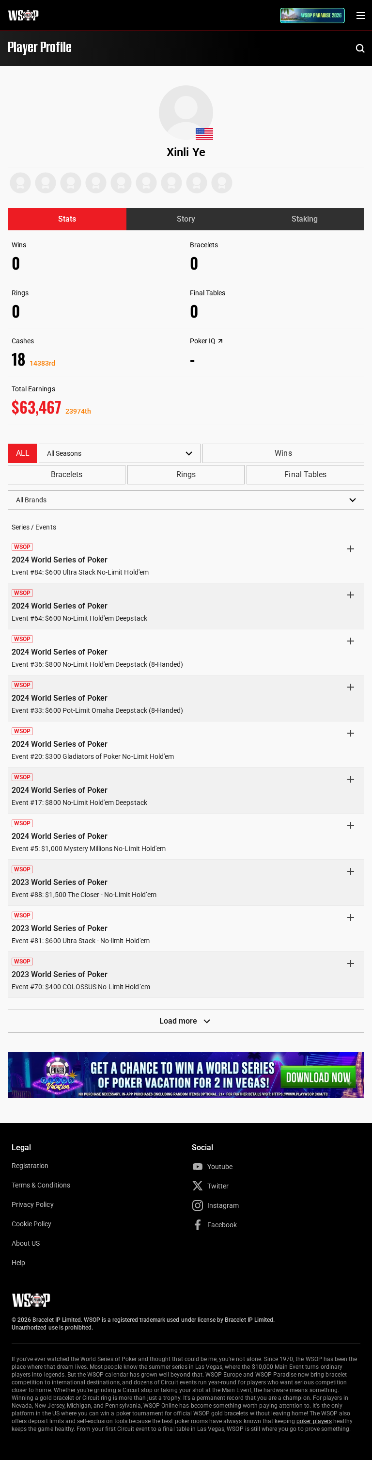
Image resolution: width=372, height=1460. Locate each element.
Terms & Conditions (41, 1185)
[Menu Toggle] (360, 15)
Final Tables (305, 474)
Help (18, 1263)
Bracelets (66, 474)
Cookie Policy (32, 1224)
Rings (186, 474)
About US (26, 1243)
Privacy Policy (33, 1204)
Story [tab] (186, 219)
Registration (30, 1166)
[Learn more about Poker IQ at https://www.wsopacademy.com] (220, 341)
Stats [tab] (67, 219)
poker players (314, 1421)
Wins (283, 453)
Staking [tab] (305, 219)
